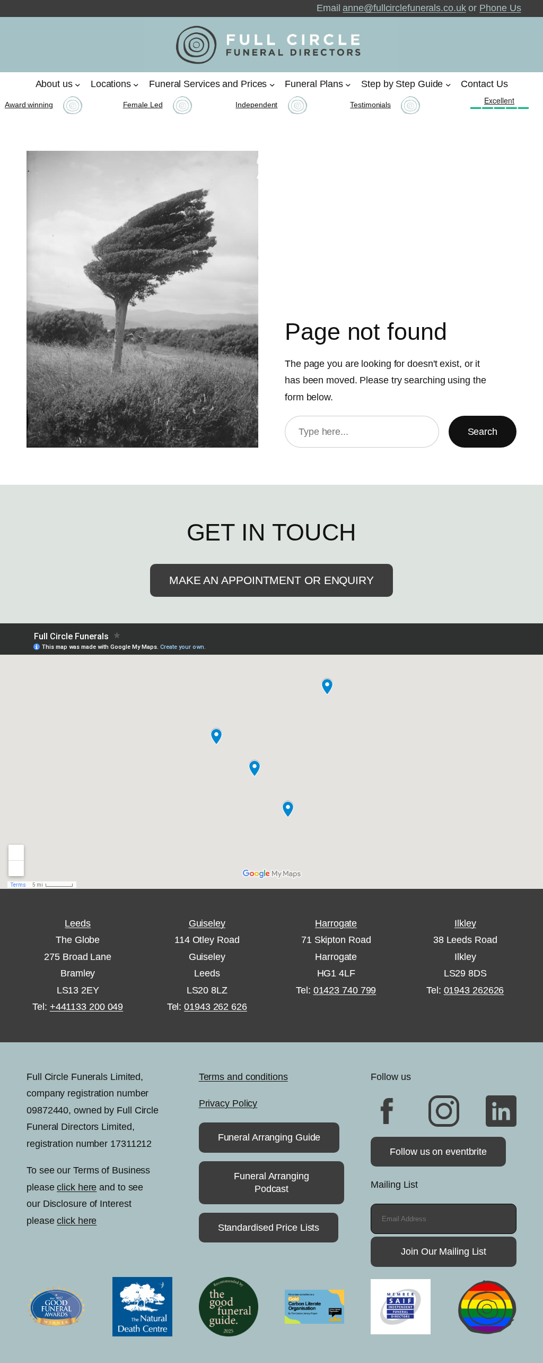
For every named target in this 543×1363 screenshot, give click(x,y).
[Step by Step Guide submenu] (448, 84)
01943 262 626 (215, 1006)
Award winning (29, 104)
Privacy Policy (228, 1103)
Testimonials (370, 104)
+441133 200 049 (87, 1006)
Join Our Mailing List (443, 1251)
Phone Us (500, 8)
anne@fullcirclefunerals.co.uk (404, 8)
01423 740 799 (344, 990)
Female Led (143, 104)
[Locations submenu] (136, 84)
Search (482, 431)
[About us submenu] (78, 84)
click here (77, 1187)
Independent (256, 104)
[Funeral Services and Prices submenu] (272, 84)
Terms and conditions (243, 1076)
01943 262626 (474, 990)
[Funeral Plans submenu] (348, 84)
